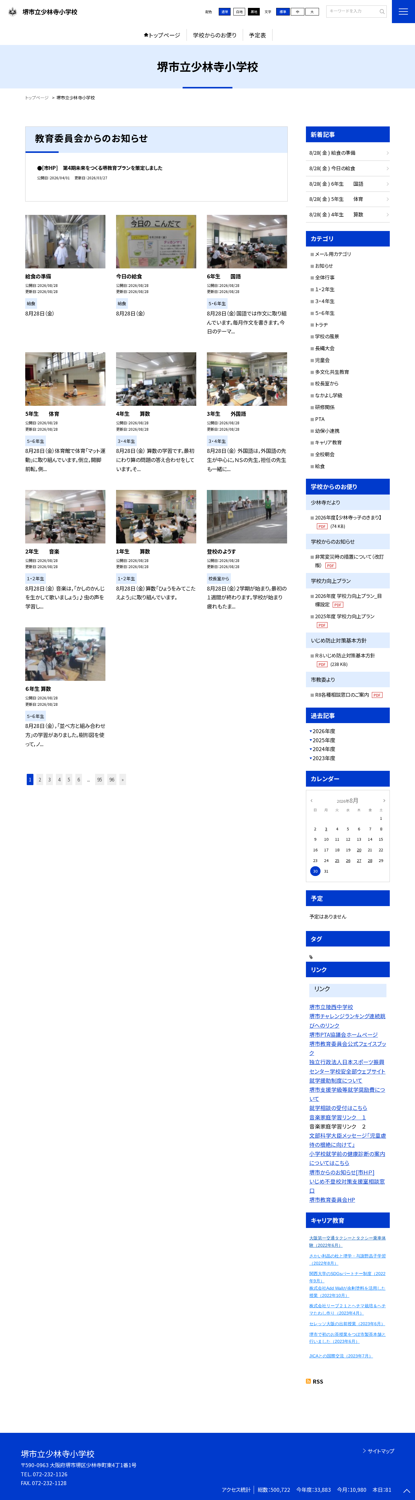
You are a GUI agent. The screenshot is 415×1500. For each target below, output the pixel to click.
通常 (224, 11)
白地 (239, 11)
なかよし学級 (328, 395)
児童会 (322, 360)
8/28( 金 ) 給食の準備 (332, 152)
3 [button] (49, 779)
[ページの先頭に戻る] (406, 1491)
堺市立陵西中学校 (331, 1007)
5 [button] (69, 779)
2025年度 (324, 740)
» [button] (123, 779)
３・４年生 (324, 301)
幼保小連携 (327, 430)
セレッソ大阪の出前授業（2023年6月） (347, 1323)
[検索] (381, 10)
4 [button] (59, 779)
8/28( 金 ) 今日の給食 (332, 168)
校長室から (326, 383)
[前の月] (311, 800)
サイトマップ (381, 1451)
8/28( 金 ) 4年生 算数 (336, 214)
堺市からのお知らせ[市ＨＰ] (342, 1172)
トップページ (164, 35)
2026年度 (324, 731)
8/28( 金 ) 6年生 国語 (336, 183)
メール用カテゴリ (333, 253)
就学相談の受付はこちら (338, 1108)
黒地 (254, 11)
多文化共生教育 (332, 371)
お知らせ (324, 265)
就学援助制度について (335, 1080)
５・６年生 (324, 312)
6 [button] (78, 779)
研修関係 (324, 407)
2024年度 (324, 749)
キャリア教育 (328, 442)
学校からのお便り (215, 35)
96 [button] (111, 779)
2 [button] (40, 779)
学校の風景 (327, 336)
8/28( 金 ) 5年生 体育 (336, 198)
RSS (318, 1381)
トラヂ (321, 324)
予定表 (257, 35)
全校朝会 (324, 454)
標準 (283, 11)
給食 (320, 466)
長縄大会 (324, 348)
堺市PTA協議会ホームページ (343, 1034)
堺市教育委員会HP (332, 1199)
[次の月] (384, 800)
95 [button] (99, 779)
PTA (319, 418)
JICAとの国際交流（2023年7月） (341, 1355)
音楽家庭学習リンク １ (337, 1117)
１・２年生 (324, 289)
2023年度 (324, 758)
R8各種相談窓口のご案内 (347, 694)
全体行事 (324, 277)
